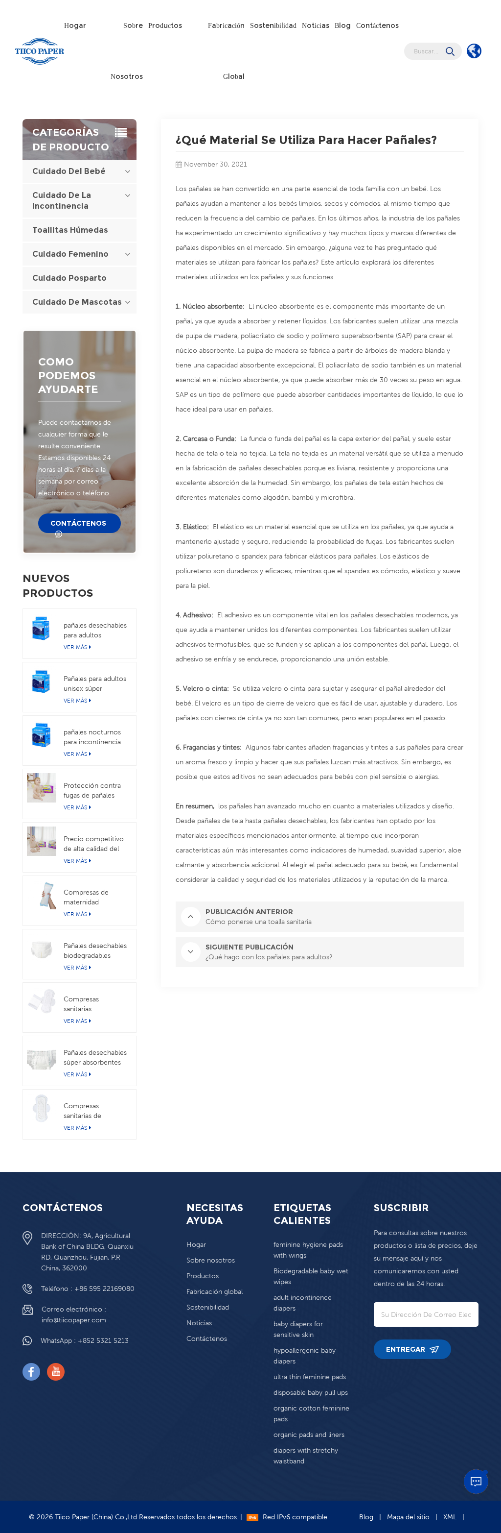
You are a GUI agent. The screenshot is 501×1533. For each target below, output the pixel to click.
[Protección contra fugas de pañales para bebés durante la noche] (41, 788)
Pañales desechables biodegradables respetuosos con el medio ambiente (95, 951)
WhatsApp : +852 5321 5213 (85, 1340)
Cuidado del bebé (69, 171)
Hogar (75, 25)
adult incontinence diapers (302, 1302)
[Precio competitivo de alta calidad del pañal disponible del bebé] (41, 841)
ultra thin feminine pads (309, 1377)
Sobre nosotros (127, 51)
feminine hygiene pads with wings (308, 1250)
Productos (165, 25)
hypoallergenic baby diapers (304, 1355)
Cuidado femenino (70, 254)
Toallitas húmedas (70, 230)
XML (449, 1517)
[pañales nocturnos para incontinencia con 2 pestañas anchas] (41, 734)
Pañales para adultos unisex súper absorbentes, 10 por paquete (95, 684)
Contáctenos (377, 25)
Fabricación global (226, 51)
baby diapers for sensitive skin (298, 1329)
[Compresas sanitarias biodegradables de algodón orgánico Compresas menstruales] (41, 1001)
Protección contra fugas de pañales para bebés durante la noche (93, 790)
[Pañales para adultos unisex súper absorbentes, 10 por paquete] (41, 681)
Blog (343, 25)
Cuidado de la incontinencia (61, 201)
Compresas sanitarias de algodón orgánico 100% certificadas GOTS (91, 1111)
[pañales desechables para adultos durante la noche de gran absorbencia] (41, 627)
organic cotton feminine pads (311, 1413)
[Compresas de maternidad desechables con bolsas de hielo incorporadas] (41, 894)
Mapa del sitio (408, 1517)
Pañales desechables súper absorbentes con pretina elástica (95, 1057)
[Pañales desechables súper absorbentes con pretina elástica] (41, 1055)
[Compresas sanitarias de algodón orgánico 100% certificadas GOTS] (41, 1108)
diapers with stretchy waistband (305, 1455)
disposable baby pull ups (310, 1392)
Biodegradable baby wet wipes (310, 1276)
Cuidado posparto (69, 278)
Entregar (406, 1349)
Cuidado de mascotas (77, 302)
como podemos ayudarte (68, 375)
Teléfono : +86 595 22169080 (88, 1288)
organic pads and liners (308, 1434)
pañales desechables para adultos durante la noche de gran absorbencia (95, 630)
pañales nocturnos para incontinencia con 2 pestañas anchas (92, 737)
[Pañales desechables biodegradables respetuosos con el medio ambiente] (41, 948)
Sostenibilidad (273, 25)
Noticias (315, 25)
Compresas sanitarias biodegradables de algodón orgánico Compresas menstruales (92, 1004)
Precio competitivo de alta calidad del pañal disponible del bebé (94, 844)
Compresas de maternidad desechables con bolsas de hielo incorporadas (90, 897)
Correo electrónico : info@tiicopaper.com (74, 1314)
